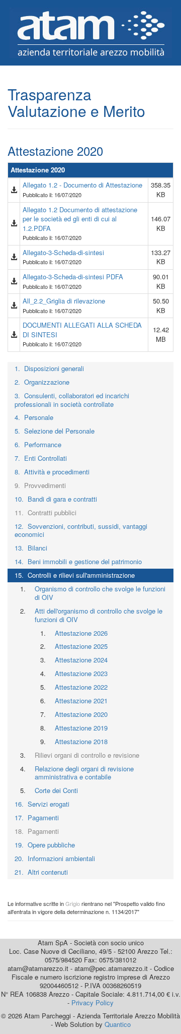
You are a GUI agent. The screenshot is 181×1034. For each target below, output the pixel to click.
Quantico (118, 1024)
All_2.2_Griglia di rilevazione (64, 301)
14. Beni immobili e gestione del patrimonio (78, 561)
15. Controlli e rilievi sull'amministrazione (75, 575)
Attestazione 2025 (81, 646)
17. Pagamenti (37, 817)
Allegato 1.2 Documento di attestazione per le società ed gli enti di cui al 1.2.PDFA (80, 219)
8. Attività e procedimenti (52, 471)
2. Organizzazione (42, 382)
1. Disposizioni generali (49, 368)
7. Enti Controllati (41, 458)
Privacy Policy (92, 1002)
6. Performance (38, 444)
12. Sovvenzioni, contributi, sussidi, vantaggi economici (81, 530)
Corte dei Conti (56, 790)
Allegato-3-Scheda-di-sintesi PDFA (73, 276)
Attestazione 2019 (81, 728)
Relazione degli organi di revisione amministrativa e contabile (84, 773)
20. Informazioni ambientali (55, 858)
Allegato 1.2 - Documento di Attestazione (82, 185)
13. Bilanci (31, 548)
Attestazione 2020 (81, 714)
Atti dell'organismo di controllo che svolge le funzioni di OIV (98, 615)
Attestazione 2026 (81, 633)
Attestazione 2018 (81, 741)
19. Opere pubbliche (45, 844)
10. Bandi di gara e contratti (56, 499)
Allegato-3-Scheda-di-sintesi (63, 252)
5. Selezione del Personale (55, 431)
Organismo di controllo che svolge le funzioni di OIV (100, 593)
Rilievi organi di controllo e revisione (87, 755)
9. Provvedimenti (40, 485)
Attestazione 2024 (81, 659)
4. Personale (34, 417)
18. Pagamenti (37, 831)
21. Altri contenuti (41, 872)
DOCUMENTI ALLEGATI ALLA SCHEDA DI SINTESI (82, 329)
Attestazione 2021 (81, 700)
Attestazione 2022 (81, 687)
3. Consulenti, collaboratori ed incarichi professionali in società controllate (72, 400)
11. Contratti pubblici (45, 512)
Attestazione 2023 (81, 673)
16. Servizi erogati (42, 804)
